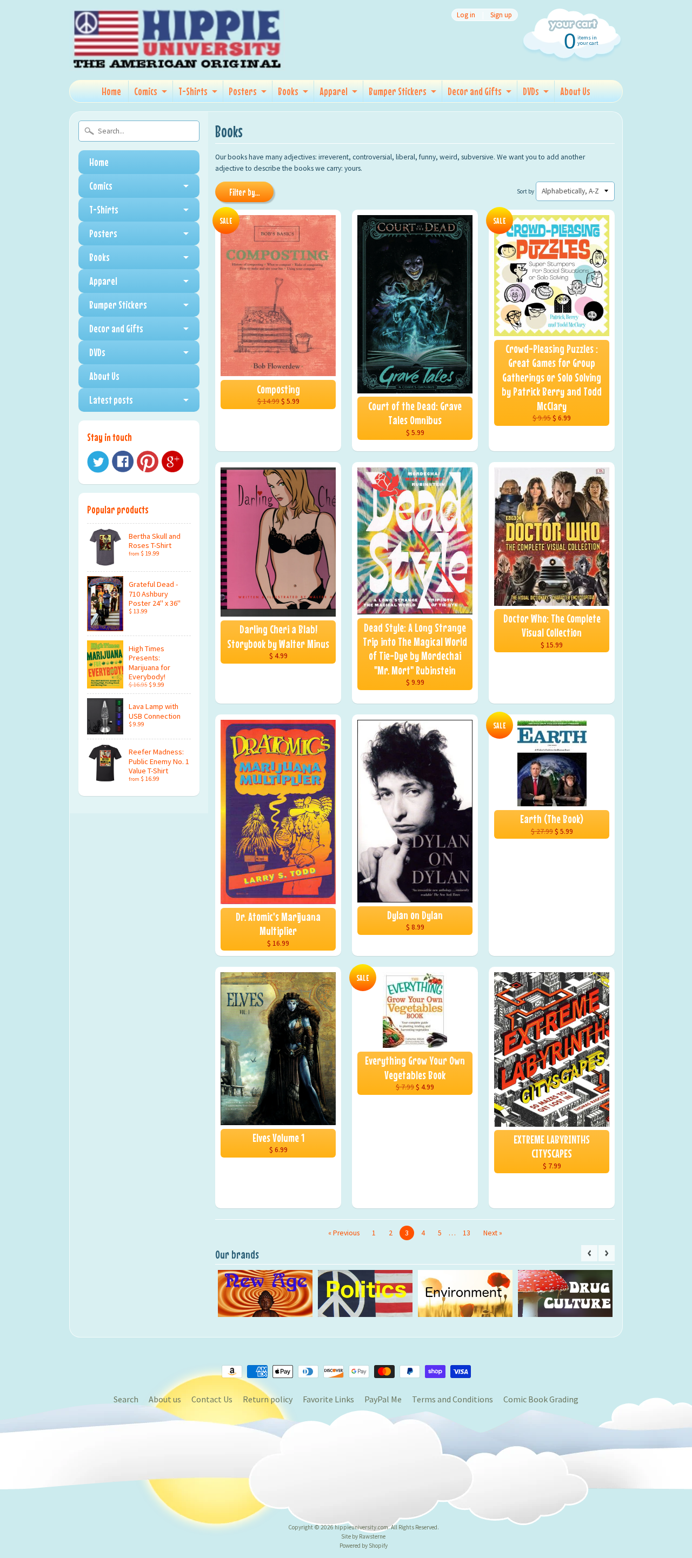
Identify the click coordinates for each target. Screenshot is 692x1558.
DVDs (531, 91)
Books (288, 91)
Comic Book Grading (540, 1399)
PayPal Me (383, 1399)
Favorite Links (328, 1399)
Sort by (525, 191)
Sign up (501, 14)
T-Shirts (193, 91)
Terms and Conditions (452, 1399)
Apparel (334, 91)
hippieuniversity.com (361, 1527)
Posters (243, 91)
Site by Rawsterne (363, 1536)
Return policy (267, 1399)
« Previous (344, 1233)
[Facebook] (123, 461)
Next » (492, 1233)
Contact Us (211, 1399)
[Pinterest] (147, 461)
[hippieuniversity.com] (177, 56)
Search (126, 1399)
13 (466, 1233)
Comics (145, 91)
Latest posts (111, 399)
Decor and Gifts (475, 91)
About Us (575, 91)
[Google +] (172, 461)
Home (111, 91)
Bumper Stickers (398, 91)
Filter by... (244, 192)
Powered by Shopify (364, 1545)
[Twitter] (98, 462)
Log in (466, 14)
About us (165, 1399)
